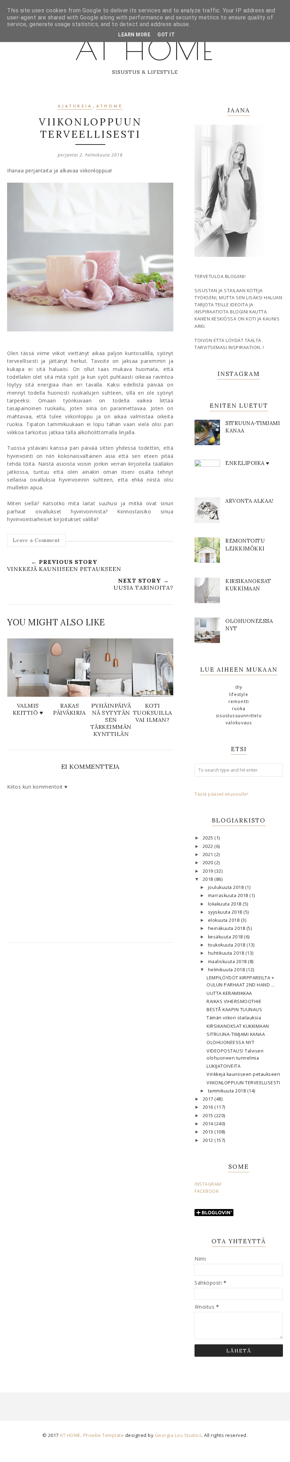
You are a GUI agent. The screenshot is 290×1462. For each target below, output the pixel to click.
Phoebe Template (103, 1435)
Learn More (134, 34)
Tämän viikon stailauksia (234, 1018)
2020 (209, 863)
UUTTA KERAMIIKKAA (229, 993)
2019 (209, 871)
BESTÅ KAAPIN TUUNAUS (234, 1010)
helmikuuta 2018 (227, 970)
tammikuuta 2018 (227, 1091)
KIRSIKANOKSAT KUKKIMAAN (238, 1026)
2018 (209, 879)
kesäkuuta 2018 (226, 937)
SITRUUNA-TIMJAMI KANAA (236, 1034)
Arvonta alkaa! (249, 500)
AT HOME (145, 49)
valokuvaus (239, 723)
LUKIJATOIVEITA (223, 1066)
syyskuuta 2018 (226, 912)
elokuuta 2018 (224, 920)
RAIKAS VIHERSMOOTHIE (234, 1001)
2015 (209, 1116)
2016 (209, 1107)
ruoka (239, 709)
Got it (166, 34)
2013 (209, 1132)
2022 (209, 846)
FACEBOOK (207, 1191)
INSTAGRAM (208, 1184)
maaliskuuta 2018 (228, 962)
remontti (238, 701)
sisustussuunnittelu (239, 716)
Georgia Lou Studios (178, 1435)
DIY (239, 687)
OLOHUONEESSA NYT (230, 1042)
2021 (209, 854)
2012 (209, 1140)
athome (109, 106)
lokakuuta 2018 (225, 904)
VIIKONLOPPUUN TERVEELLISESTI (243, 1083)
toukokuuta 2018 (227, 945)
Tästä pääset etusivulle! (221, 794)
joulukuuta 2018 (226, 887)
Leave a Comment (36, 540)
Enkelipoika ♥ (247, 463)
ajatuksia (75, 106)
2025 (209, 838)
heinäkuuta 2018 (227, 928)
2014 (209, 1124)
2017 (209, 1099)
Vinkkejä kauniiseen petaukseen (243, 1074)
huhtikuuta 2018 (226, 953)
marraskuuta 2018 (229, 895)
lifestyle (238, 694)
